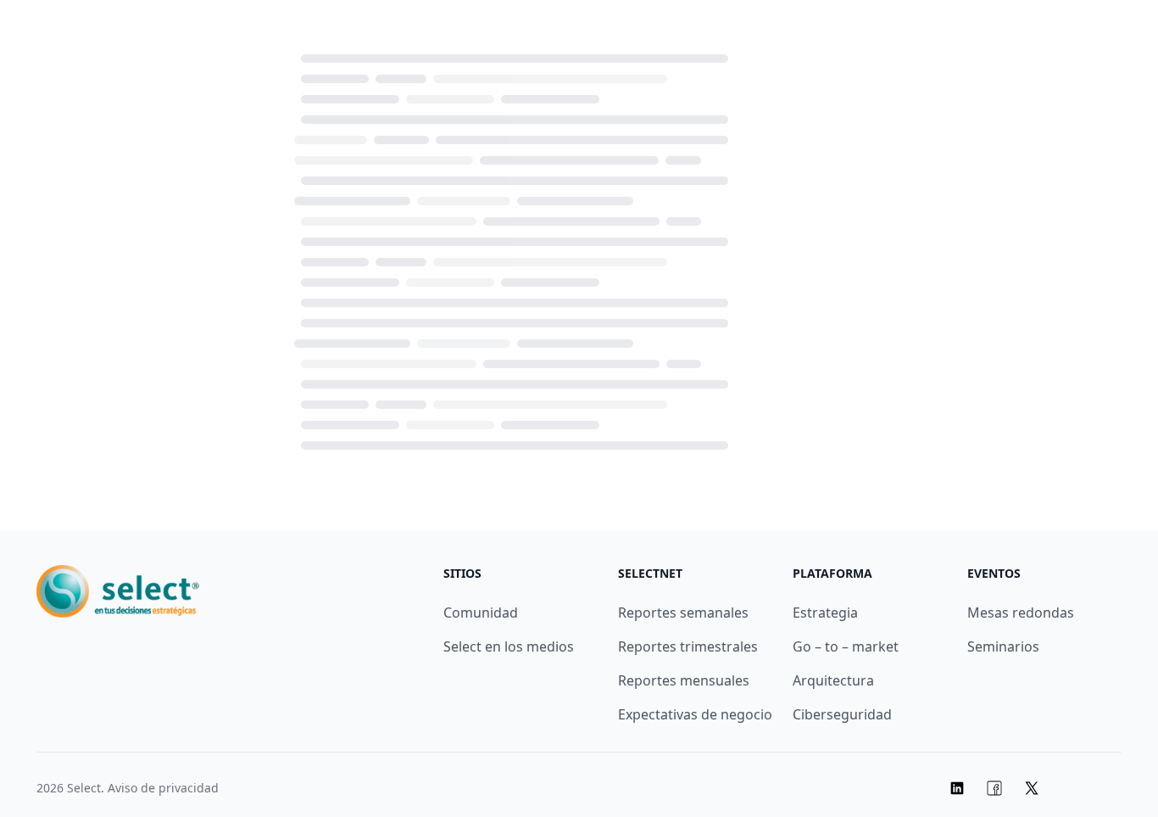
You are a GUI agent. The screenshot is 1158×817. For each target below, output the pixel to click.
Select (84, 788)
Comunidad (480, 612)
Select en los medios (508, 646)
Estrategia (825, 612)
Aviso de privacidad (163, 788)
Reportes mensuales (683, 680)
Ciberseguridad (842, 714)
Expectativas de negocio (695, 714)
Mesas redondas (1020, 612)
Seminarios (1003, 646)
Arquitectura (833, 680)
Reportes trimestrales (688, 646)
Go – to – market (846, 646)
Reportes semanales (683, 612)
